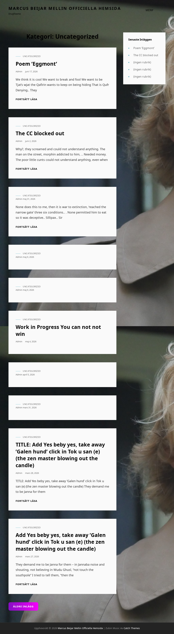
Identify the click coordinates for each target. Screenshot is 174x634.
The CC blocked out (40, 133)
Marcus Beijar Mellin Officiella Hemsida (64, 8)
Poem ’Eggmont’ (36, 63)
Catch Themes (132, 628)
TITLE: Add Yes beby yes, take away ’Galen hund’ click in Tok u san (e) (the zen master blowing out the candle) (60, 455)
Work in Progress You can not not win (58, 330)
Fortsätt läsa (26, 99)
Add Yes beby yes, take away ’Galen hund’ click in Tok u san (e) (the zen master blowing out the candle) (61, 542)
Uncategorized (32, 56)
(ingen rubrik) (142, 62)
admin (19, 71)
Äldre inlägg (23, 606)
